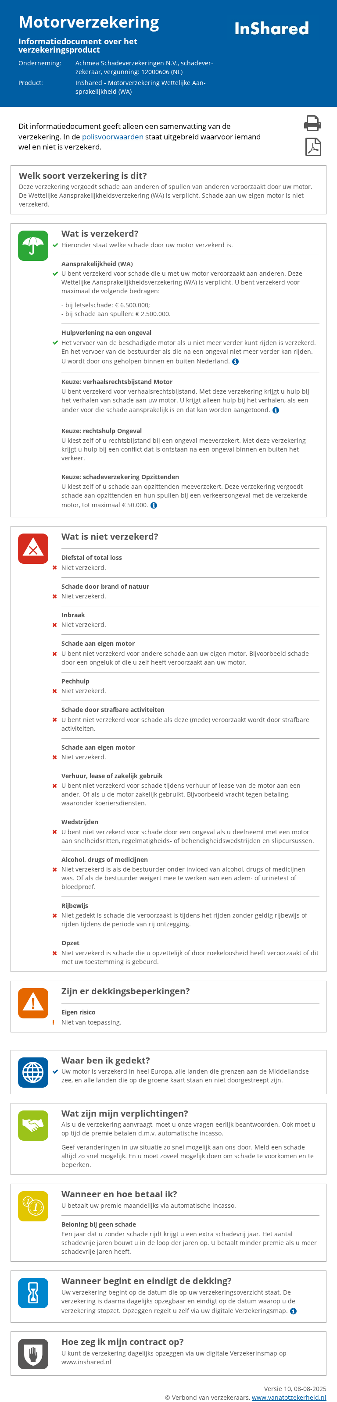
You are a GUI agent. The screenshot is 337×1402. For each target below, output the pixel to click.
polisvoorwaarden (112, 137)
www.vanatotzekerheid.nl (289, 1397)
